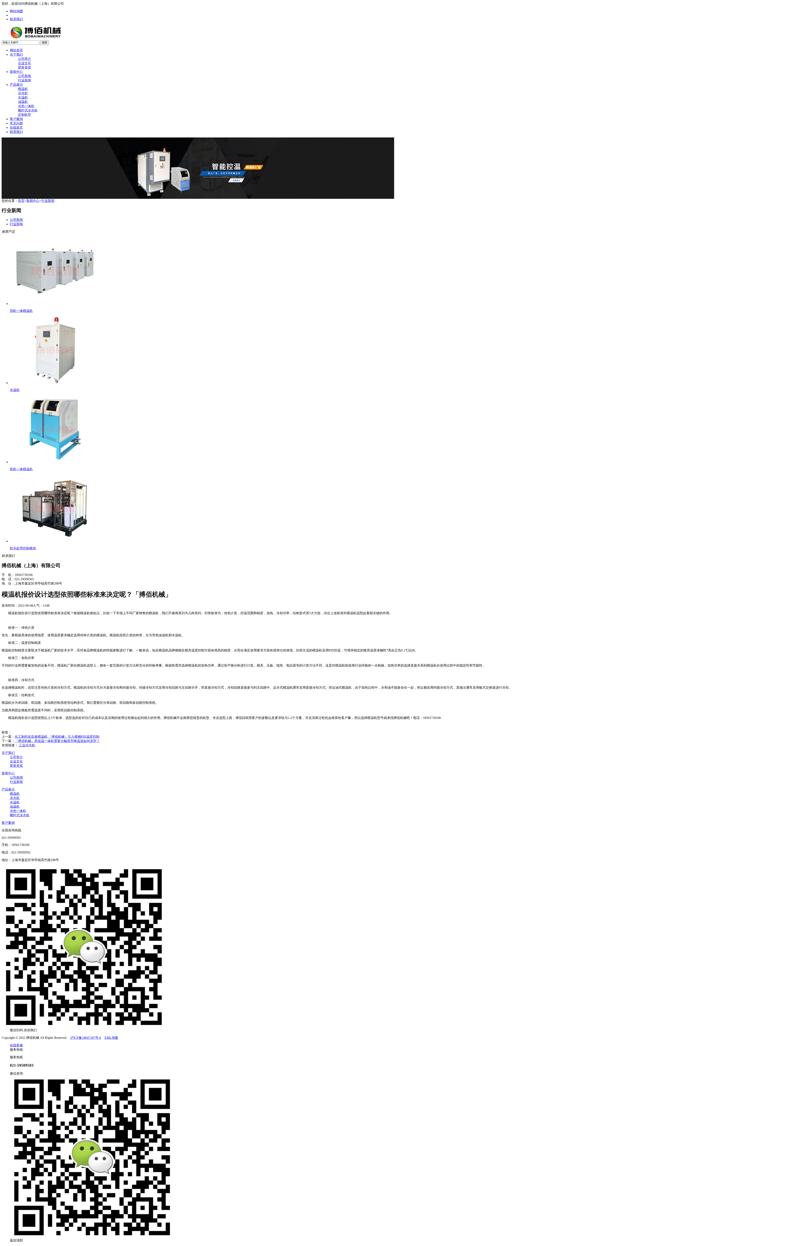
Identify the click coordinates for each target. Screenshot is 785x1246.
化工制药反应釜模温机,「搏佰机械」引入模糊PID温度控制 (57, 736)
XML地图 (111, 1037)
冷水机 (23, 93)
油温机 (23, 101)
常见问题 (16, 123)
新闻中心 (16, 71)
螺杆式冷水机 (28, 110)
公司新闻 (24, 76)
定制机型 (24, 114)
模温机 (23, 89)
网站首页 (16, 50)
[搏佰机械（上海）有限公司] (49, 39)
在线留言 (16, 127)
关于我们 (16, 54)
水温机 (23, 97)
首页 (21, 200)
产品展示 (16, 84)
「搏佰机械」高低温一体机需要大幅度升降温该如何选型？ (57, 741)
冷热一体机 (26, 106)
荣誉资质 (24, 67)
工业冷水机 (27, 745)
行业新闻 (24, 80)
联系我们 (16, 19)
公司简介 (24, 59)
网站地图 (16, 11)
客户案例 (16, 119)
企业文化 (24, 63)
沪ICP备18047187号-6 (85, 1037)
